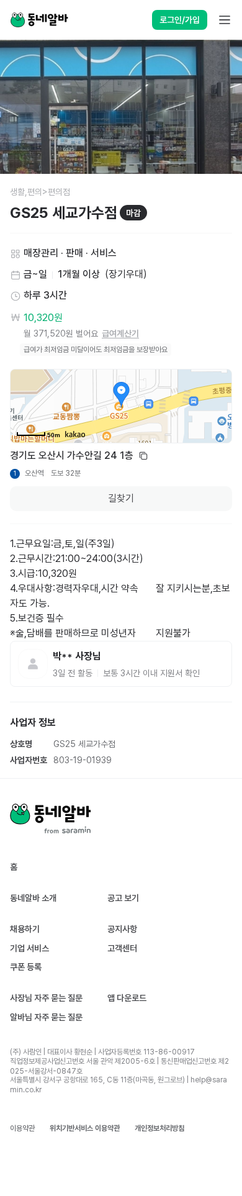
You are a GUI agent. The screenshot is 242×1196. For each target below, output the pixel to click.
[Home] (39, 19)
